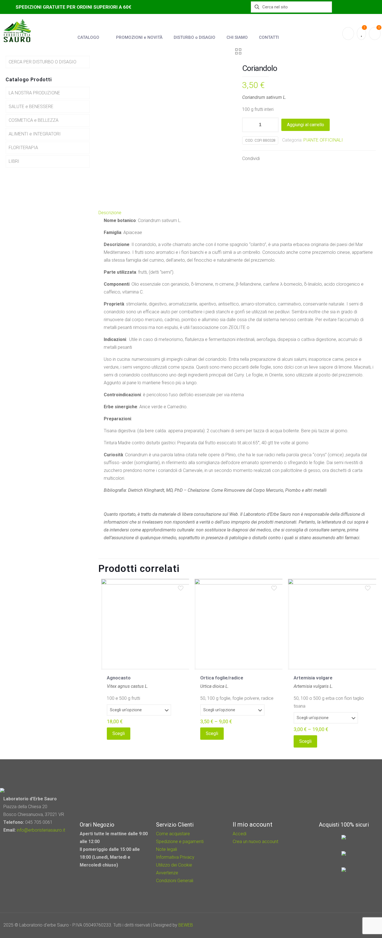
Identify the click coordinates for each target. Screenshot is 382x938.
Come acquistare (173, 833)
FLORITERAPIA (23, 147)
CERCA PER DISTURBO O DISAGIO (42, 62)
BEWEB (185, 925)
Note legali (166, 849)
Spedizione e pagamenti (180, 841)
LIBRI (14, 161)
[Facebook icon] (346, 925)
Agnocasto (119, 678)
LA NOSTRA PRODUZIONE (34, 93)
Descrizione (109, 212)
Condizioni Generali (174, 880)
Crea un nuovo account (255, 841)
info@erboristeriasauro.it (41, 830)
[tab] (238, 213)
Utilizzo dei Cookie (174, 865)
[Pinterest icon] (353, 925)
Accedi (239, 833)
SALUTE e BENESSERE (31, 106)
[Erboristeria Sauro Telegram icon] (359, 925)
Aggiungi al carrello (305, 124)
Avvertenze (167, 872)
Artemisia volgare (313, 678)
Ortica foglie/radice (221, 678)
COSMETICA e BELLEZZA (33, 120)
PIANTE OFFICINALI (323, 140)
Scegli (118, 733)
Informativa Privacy (175, 857)
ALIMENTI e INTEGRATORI (35, 134)
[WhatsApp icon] (338, 925)
